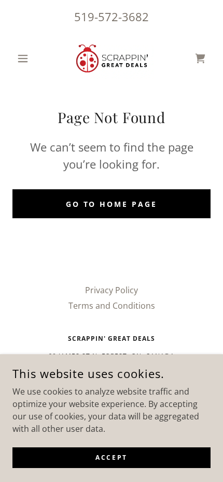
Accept (111, 457)
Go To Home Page (112, 204)
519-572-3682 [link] (111, 16)
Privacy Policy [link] (111, 290)
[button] (27, 58)
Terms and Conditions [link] (111, 305)
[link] (111, 58)
